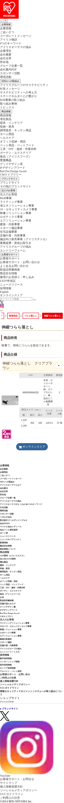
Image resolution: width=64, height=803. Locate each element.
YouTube (5, 775)
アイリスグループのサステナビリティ (24, 84)
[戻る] (1, 21)
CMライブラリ (6, 616)
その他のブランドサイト (15, 186)
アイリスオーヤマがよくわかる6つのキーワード (21, 504)
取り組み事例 (8, 103)
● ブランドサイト (9, 708)
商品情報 (6, 111)
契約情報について (8, 549)
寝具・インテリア (11, 122)
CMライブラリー (11, 174)
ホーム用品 (7, 134)
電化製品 (5, 119)
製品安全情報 (8, 273)
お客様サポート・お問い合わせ (20, 262)
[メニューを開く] (1, 310)
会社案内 (4, 488)
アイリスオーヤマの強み (15, 47)
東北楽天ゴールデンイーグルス (13, 520)
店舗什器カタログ (8, 604)
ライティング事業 (11, 201)
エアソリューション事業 (15, 220)
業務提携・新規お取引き (15, 242)
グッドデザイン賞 (11, 163)
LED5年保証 (8, 280)
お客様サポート (9, 254)
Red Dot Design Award (13, 171)
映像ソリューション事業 (15, 213)
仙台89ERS (5, 523)
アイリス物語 (8, 39)
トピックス (7, 107)
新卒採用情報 (6, 658)
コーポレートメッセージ (15, 35)
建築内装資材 (6, 639)
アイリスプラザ (7, 702)
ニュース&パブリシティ (10, 539)
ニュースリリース (11, 284)
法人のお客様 (8, 190)
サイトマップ (8, 782)
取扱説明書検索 (10, 269)
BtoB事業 (6, 198)
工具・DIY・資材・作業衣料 (18, 148)
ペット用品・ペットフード (17, 145)
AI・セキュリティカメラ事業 (18, 209)
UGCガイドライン (9, 687)
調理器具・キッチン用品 (15, 130)
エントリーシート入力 (10, 652)
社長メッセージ (10, 88)
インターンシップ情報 (10, 662)
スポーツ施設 (6, 642)
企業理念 (5, 50)
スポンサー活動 (10, 73)
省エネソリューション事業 (17, 205)
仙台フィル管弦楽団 (9, 530)
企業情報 (6, 24)
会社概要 (5, 54)
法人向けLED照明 (8, 559)
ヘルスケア (7, 137)
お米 (2, 597)
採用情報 (5, 288)
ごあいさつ (7, 32)
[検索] (34, 299)
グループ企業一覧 (11, 65)
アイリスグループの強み (15, 246)
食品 (15, 156)
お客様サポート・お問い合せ (15, 674)
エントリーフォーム (13, 250)
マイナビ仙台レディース (11, 526)
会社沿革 (5, 58)
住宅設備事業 (8, 231)
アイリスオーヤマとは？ (11, 485)
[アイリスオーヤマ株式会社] (32, 9)
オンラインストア (11, 295)
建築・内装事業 (10, 224)
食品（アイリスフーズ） (11, 594)
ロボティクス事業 (11, 216)
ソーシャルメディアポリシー (15, 684)
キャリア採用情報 (8, 668)
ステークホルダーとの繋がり (18, 96)
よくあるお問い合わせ (14, 265)
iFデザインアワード (12, 167)
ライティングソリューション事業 (14, 623)
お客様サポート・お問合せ (17, 779)
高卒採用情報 (6, 665)
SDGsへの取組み (10, 81)
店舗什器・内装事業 (13, 235)
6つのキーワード (10, 43)
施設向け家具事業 (24, 239)
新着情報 (4, 543)
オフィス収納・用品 (13, 141)
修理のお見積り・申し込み (17, 277)
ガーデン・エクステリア (15, 152)
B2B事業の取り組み (12, 99)
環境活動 (5, 76)
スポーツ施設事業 (11, 227)
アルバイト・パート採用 (11, 671)
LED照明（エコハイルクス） (12, 555)
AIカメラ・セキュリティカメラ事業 (15, 626)
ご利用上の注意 (8, 677)
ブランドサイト (9, 178)
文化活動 (4, 507)
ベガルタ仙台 (6, 517)
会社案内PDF (8, 69)
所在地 (4, 62)
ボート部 (4, 533)
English (4, 291)
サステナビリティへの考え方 (18, 92)
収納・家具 (7, 126)
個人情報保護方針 (9, 681)
